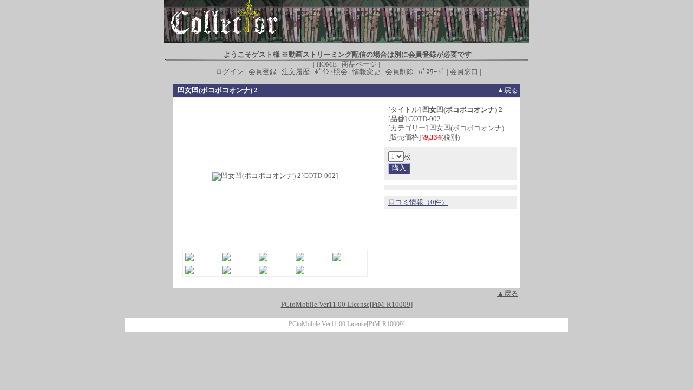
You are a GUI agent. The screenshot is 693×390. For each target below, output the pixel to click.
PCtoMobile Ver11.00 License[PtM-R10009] (347, 324)
